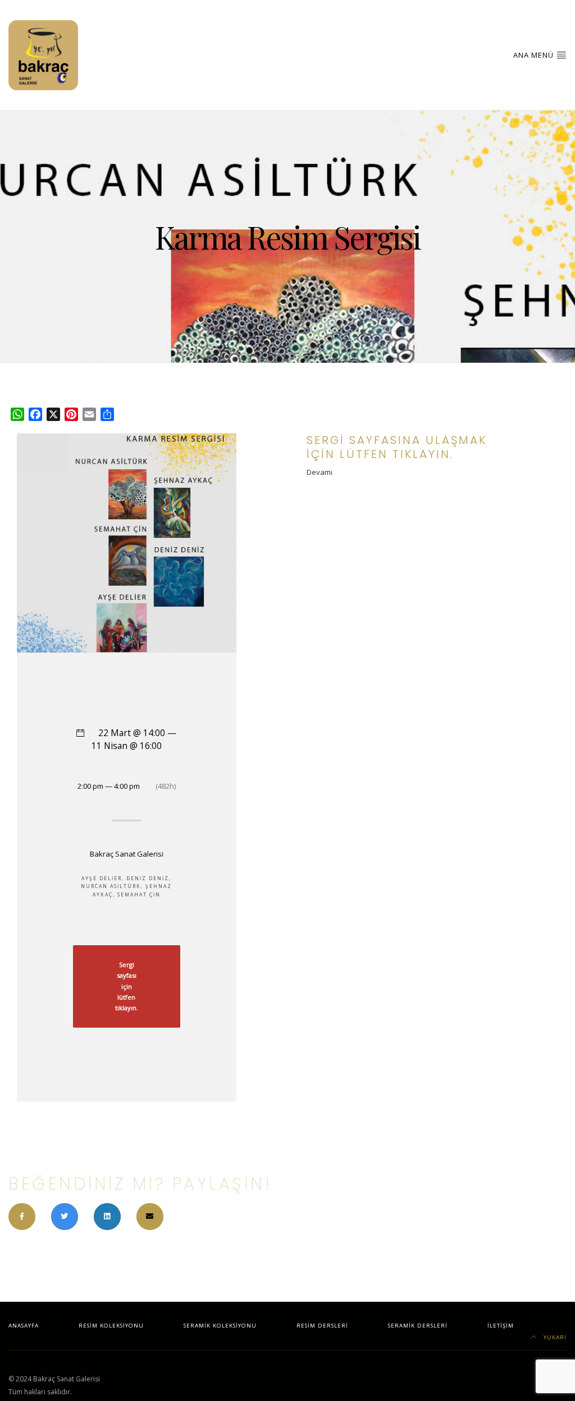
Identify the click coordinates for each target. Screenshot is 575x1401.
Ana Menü (534, 55)
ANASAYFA (23, 1325)
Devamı (319, 472)
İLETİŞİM (500, 1325)
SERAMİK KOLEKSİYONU (220, 1325)
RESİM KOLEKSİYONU (111, 1325)
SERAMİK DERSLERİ (418, 1325)
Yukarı (554, 1337)
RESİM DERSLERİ (322, 1325)
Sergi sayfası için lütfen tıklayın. (126, 986)
